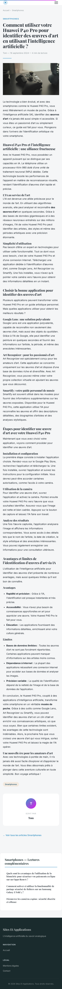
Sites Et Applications (17, 929)
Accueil (6, 10)
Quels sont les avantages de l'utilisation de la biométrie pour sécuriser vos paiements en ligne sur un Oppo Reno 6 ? (30, 876)
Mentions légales (11, 965)
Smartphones (18, 10)
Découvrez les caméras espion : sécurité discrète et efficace (30, 900)
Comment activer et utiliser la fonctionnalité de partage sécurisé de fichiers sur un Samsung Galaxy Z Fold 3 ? (30, 889)
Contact (6, 971)
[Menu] (56, 2)
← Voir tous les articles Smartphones (22, 835)
